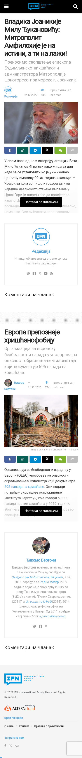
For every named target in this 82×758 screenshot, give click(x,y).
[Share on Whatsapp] (22, 150)
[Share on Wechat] (60, 150)
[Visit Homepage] (40, 6)
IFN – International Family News (33, 692)
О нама (9, 726)
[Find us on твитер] (10, 745)
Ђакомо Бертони (41, 560)
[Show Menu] (6, 6)
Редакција (10, 96)
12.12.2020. (31, 94)
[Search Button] (75, 6)
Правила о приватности (49, 726)
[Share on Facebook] (10, 150)
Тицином (56, 577)
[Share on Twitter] (47, 150)
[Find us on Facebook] (5, 745)
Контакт (24, 726)
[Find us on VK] (17, 745)
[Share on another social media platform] (72, 150)
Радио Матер (49, 582)
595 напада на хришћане (24, 487)
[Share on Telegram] (35, 150)
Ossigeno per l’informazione (30, 577)
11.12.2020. (35, 387)
